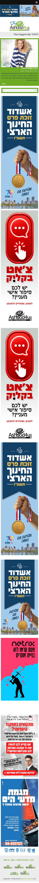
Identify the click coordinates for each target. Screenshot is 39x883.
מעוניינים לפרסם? (22, 860)
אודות (32, 860)
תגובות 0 (22, 71)
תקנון (12, 860)
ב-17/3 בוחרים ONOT (29, 68)
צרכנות (35, 71)
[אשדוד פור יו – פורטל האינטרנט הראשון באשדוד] (19, 24)
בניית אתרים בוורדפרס (27, 879)
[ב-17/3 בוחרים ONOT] (19, 53)
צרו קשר (6, 860)
